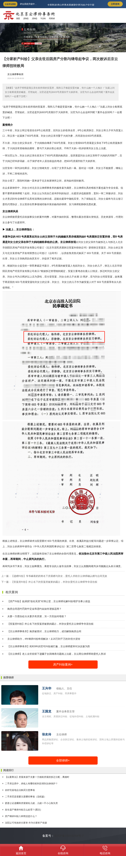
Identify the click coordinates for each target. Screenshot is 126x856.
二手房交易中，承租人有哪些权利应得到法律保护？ (31, 783)
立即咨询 (115, 4)
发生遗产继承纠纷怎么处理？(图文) (23, 809)
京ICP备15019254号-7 (69, 835)
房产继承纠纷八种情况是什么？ (21, 816)
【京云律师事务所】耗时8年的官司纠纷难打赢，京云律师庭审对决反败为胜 (48, 646)
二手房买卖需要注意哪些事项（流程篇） (25, 796)
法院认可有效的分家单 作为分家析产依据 (26, 822)
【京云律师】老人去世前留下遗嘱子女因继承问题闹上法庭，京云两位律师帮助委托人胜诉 (56, 653)
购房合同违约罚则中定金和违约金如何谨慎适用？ (34, 608)
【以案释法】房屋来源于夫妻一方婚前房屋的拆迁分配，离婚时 (37, 777)
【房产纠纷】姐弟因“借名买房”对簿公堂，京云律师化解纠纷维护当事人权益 (48, 601)
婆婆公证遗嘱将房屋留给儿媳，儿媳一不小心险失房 (31, 803)
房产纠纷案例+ (63, 664)
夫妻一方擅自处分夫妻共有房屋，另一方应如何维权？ (36, 616)
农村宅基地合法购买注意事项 (20, 790)
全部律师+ (63, 760)
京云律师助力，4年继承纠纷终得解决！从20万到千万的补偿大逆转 (43, 638)
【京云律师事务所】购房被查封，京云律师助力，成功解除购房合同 (44, 631)
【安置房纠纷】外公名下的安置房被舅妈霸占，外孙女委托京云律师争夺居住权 (54, 581)
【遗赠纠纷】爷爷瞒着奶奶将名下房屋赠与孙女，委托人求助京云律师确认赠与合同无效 (59, 576)
